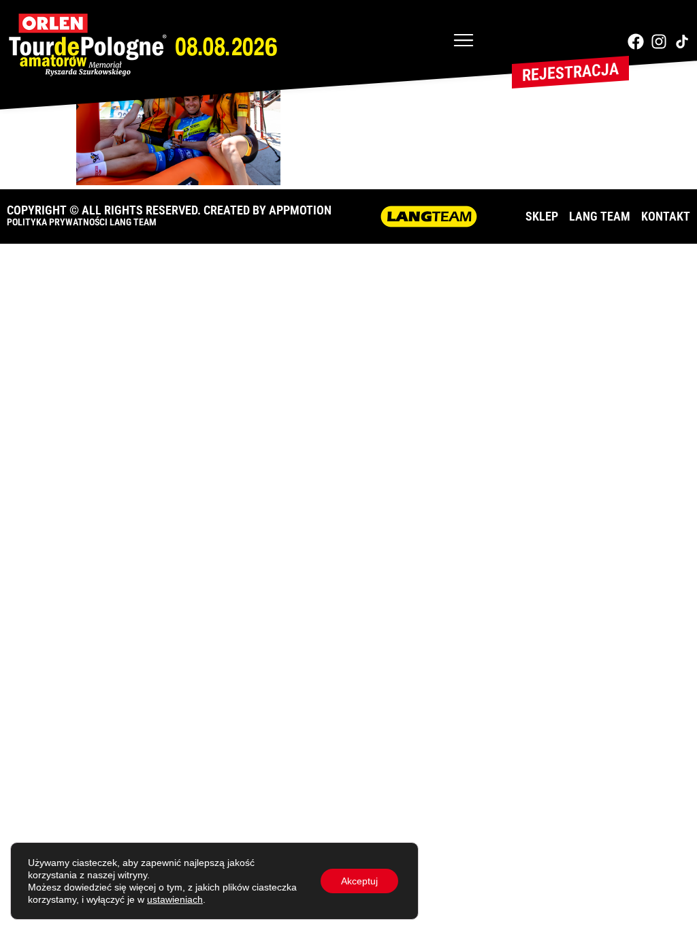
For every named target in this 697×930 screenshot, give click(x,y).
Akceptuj (359, 881)
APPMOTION (300, 210)
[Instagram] (659, 41)
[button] (463, 41)
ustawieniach (175, 899)
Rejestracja (570, 72)
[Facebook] (636, 41)
